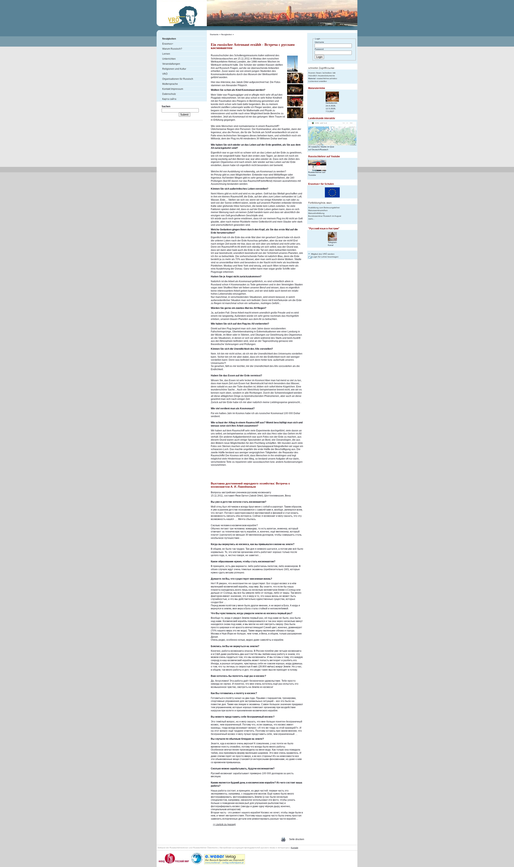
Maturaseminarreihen (318, 210)
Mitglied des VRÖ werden (323, 254)
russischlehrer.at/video (327, 78)
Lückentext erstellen (317, 81)
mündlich (313, 76)
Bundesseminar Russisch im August (324, 216)
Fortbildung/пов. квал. (320, 202)
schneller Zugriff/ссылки (321, 68)
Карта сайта (169, 99)
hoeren (312, 73)
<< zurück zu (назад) (224, 824)
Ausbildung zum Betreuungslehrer (324, 207)
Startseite (214, 34)
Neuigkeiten (226, 34)
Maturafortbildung (316, 213)
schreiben (327, 73)
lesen (319, 73)
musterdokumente (326, 76)
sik (334, 73)
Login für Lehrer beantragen (325, 257)
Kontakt (294, 848)
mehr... (311, 219)
